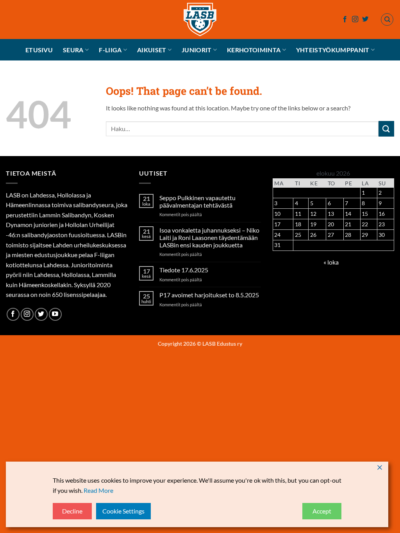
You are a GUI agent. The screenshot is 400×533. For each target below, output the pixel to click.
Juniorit (197, 49)
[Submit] (386, 128)
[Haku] (387, 19)
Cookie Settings (123, 511)
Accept (321, 511)
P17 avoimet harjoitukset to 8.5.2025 (209, 294)
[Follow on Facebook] (345, 19)
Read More (98, 490)
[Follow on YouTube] (55, 314)
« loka (331, 262)
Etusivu (39, 49)
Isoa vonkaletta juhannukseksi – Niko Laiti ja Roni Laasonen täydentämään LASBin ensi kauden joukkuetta (209, 237)
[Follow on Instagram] (355, 19)
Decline (72, 511)
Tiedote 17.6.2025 (183, 270)
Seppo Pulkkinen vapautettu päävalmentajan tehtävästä (197, 201)
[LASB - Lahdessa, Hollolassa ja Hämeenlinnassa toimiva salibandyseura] (200, 19)
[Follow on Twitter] (365, 19)
